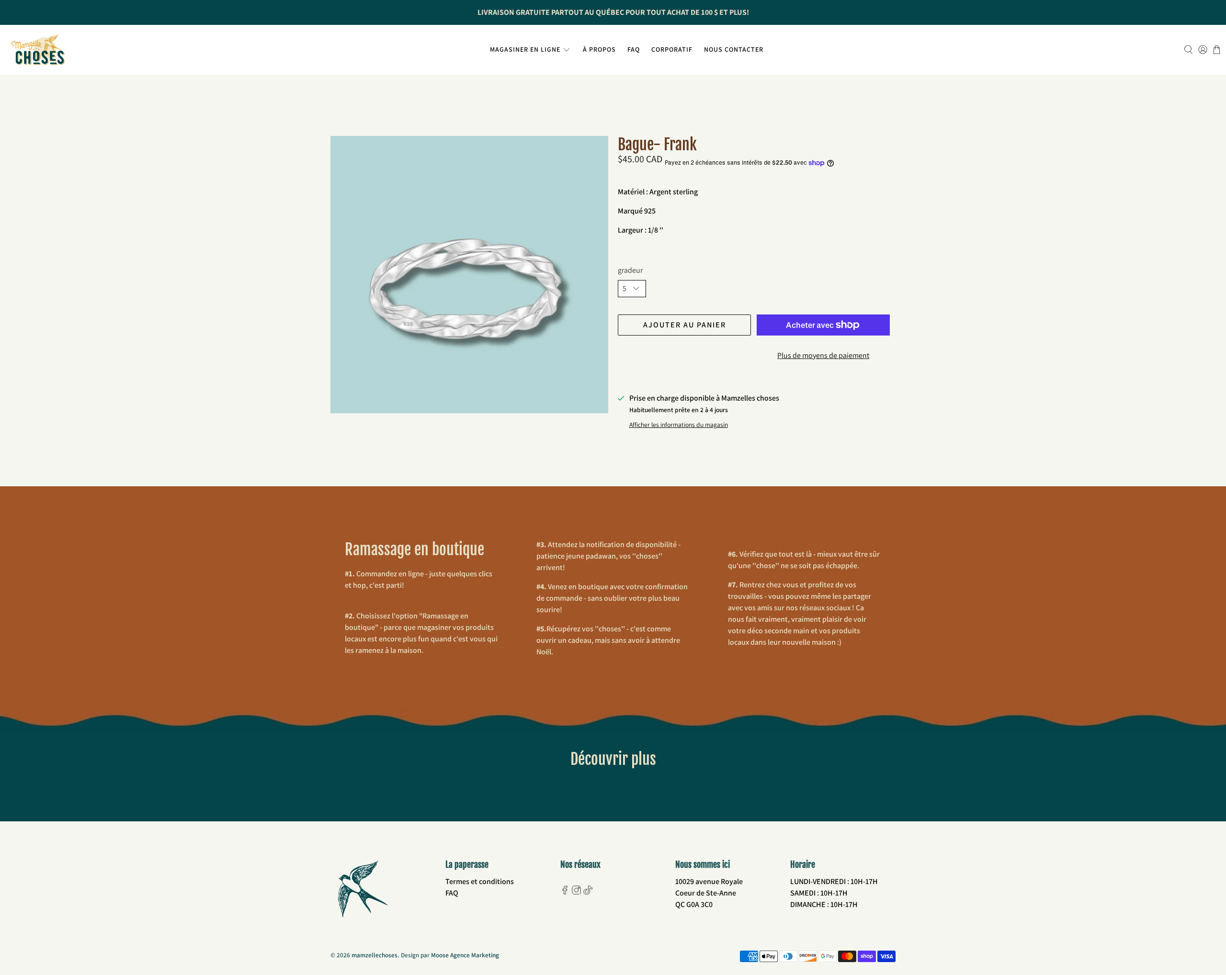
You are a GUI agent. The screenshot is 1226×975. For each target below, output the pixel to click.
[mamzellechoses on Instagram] (576, 892)
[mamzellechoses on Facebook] (564, 892)
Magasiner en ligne (525, 49)
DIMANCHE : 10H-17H (824, 904)
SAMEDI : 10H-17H (819, 893)
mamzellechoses (374, 955)
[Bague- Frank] (469, 275)
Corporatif (671, 49)
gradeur (630, 270)
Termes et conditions (479, 881)
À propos (599, 49)
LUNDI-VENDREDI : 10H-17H (834, 881)
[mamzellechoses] (38, 50)
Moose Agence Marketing (465, 955)
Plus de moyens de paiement (823, 355)
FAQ (633, 49)
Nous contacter (733, 49)
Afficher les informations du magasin (678, 424)
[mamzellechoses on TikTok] (587, 892)
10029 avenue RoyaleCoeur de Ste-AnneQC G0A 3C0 (709, 892)
